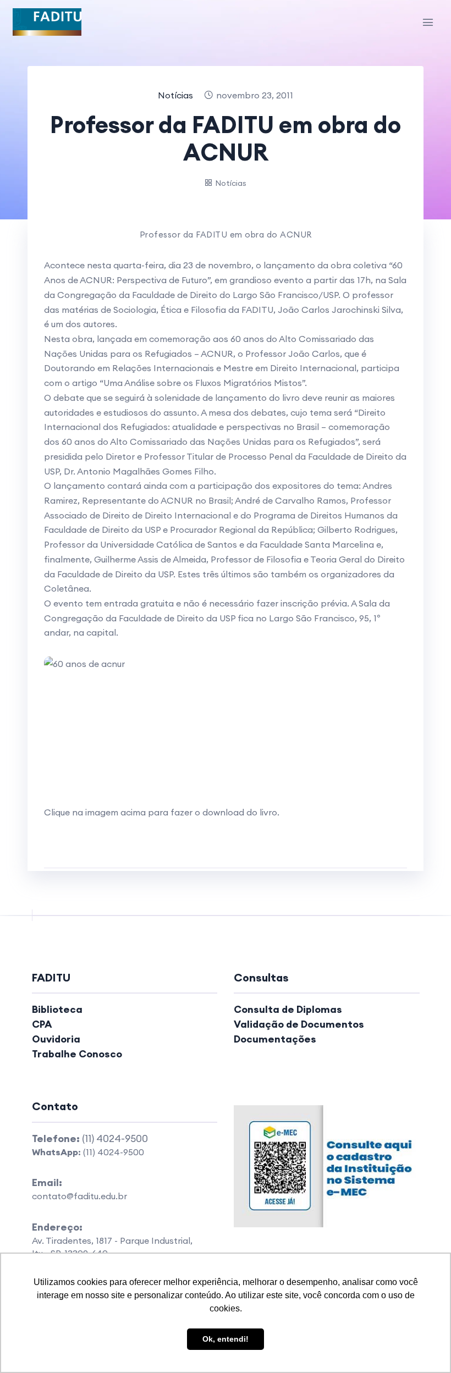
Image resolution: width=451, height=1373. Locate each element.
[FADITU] (47, 22)
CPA (42, 1024)
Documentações (275, 1039)
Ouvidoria (56, 1039)
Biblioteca (57, 1009)
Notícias (175, 95)
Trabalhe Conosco (77, 1053)
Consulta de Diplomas (288, 1009)
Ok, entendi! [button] (225, 1339)
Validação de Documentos (299, 1024)
